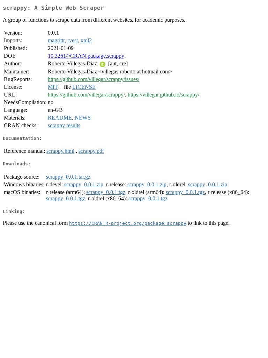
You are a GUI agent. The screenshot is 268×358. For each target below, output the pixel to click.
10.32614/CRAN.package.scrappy (86, 56)
